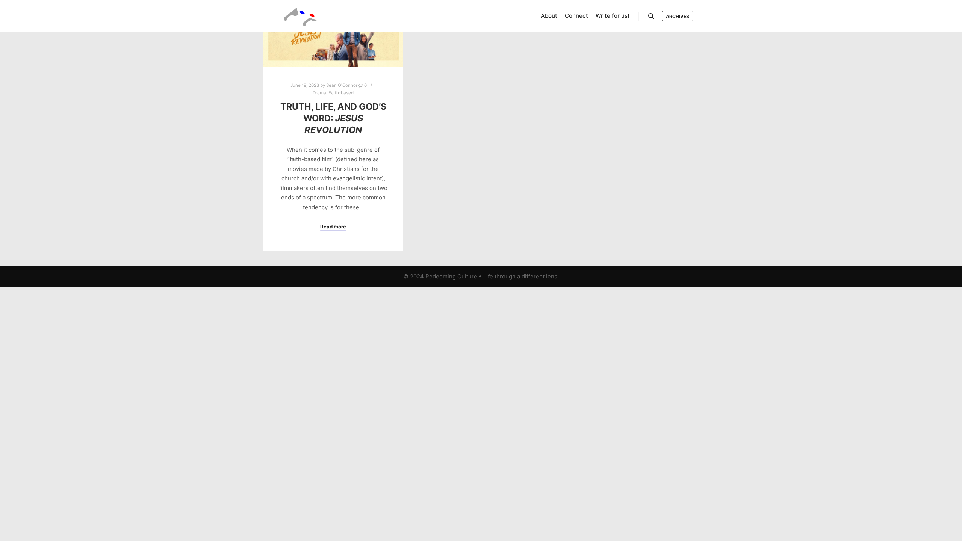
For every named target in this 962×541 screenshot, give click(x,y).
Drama (319, 92)
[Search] (651, 16)
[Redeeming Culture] (300, 16)
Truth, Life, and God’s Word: (333, 118)
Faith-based (341, 92)
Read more (333, 227)
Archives (677, 16)
